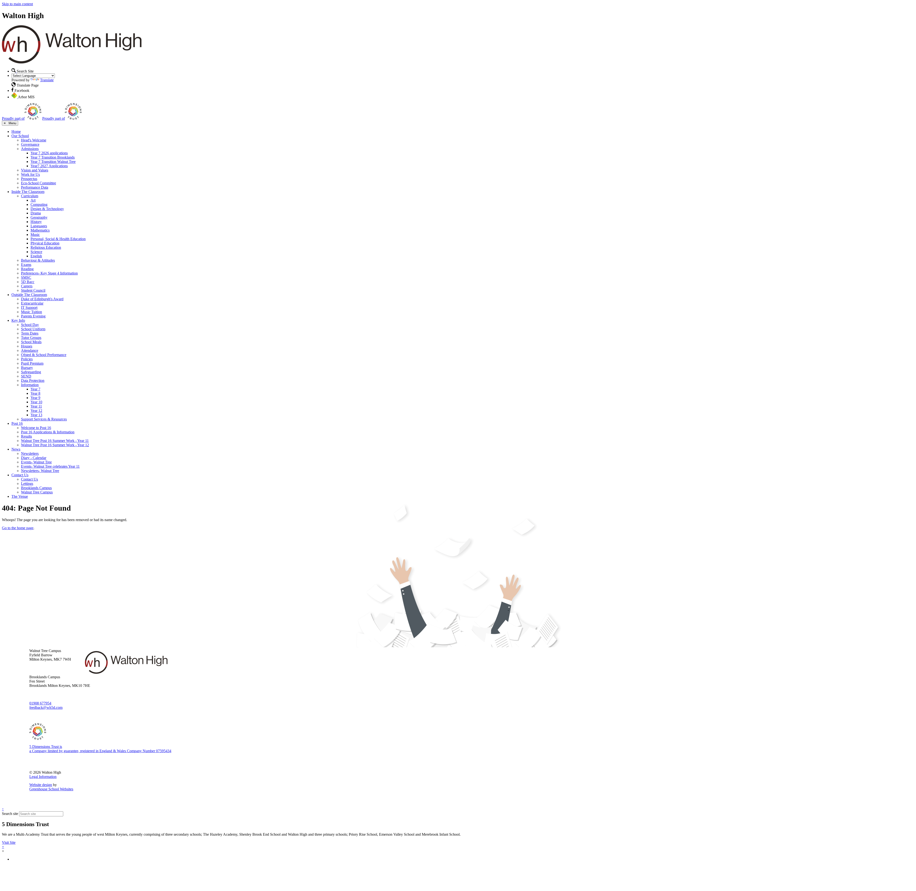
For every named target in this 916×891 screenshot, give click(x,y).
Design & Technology (47, 209)
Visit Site (9, 842)
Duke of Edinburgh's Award (42, 299)
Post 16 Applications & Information (47, 432)
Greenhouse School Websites (51, 789)
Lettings (27, 484)
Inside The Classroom (27, 192)
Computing (39, 204)
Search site (10, 814)
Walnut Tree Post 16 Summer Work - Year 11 (55, 441)
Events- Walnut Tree (36, 462)
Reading (27, 269)
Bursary (27, 368)
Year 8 (35, 393)
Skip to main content (17, 4)
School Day (30, 325)
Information (30, 385)
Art (33, 200)
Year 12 (36, 411)
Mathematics (40, 230)
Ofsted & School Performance (43, 355)
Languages (39, 226)
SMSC (26, 277)
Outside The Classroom (29, 295)
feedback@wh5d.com (45, 707)
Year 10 (36, 402)
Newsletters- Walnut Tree (40, 471)
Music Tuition (31, 312)
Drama (36, 213)
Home (16, 132)
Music (35, 235)
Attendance (29, 350)
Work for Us (30, 174)
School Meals (31, 342)
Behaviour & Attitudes (38, 260)
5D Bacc (27, 282)
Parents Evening (33, 316)
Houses (26, 346)
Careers (26, 286)
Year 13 (36, 415)
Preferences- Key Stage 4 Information (49, 273)
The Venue (19, 496)
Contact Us (19, 475)
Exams (26, 265)
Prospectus (29, 179)
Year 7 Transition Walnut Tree (53, 162)
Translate (47, 80)
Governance (30, 144)
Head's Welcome (33, 140)
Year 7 (35, 389)
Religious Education (46, 247)
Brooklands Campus (36, 488)
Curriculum (29, 196)
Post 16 (17, 423)
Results (26, 436)
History (36, 222)
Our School (20, 136)
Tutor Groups (31, 338)
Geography (39, 217)
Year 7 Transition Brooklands (53, 157)
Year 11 (36, 406)
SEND (26, 376)
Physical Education (45, 243)
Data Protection (32, 380)
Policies (27, 359)
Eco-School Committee (38, 183)
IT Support (29, 308)
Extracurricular (32, 303)
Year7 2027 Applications (49, 166)
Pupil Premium (32, 363)
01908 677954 (40, 703)
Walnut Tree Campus (37, 492)
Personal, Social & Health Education (58, 239)
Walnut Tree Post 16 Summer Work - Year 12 (55, 445)
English (36, 256)
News (15, 449)
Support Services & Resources (44, 419)
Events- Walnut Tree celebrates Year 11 (50, 466)
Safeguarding (31, 372)
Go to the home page (17, 528)
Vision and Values (34, 170)
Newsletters (30, 453)
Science (36, 252)
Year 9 (35, 398)
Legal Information (43, 777)
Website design (40, 785)
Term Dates (29, 333)
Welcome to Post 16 (36, 428)
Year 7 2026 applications (49, 153)
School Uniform (33, 329)
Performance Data (34, 187)
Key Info (18, 320)
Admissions (30, 149)
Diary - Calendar (33, 458)
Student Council (33, 290)
